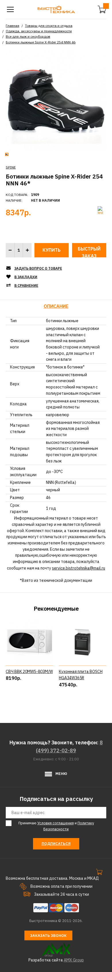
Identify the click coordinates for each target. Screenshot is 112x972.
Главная (12, 25)
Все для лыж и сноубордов (28, 36)
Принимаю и (56, 826)
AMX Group (74, 960)
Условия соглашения (55, 823)
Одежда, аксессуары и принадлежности (39, 31)
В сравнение (26, 285)
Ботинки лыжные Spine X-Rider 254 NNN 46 (41, 42)
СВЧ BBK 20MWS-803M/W (29, 671)
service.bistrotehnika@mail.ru (78, 568)
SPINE (11, 167)
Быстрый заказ (89, 251)
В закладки (25, 277)
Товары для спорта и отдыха (48, 25)
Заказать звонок (48, 935)
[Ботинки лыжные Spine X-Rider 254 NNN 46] (56, 100)
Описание (56, 306)
